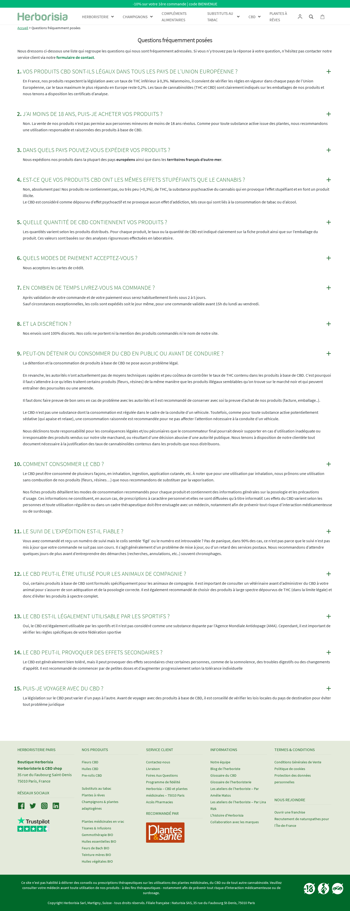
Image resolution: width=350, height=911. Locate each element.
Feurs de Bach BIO (95, 848)
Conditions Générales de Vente (297, 762)
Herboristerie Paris (36, 749)
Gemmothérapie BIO (97, 834)
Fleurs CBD (90, 762)
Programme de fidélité (163, 782)
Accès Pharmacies (159, 802)
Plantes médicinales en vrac (103, 821)
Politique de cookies (289, 768)
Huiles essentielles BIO (99, 841)
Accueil (22, 28)
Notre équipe (220, 762)
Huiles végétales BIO (97, 861)
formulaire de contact (75, 57)
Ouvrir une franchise (289, 812)
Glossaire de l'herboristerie (230, 782)
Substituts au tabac (96, 788)
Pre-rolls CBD (92, 775)
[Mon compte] (300, 16)
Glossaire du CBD (223, 775)
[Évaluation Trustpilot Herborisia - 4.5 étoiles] (33, 829)
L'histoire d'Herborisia (226, 815)
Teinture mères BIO (96, 854)
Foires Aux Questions (162, 775)
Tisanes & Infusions (96, 828)
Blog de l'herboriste (225, 768)
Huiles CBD (90, 768)
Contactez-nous (158, 762)
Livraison (153, 768)
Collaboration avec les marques (234, 822)
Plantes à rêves (93, 795)
